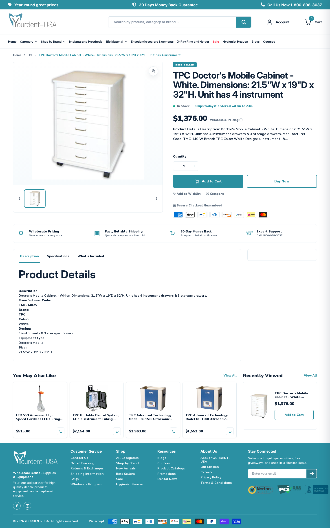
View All (230, 375)
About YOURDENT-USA (215, 460)
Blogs (256, 41)
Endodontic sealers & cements (152, 41)
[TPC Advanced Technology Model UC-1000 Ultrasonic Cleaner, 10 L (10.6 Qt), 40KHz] (210, 398)
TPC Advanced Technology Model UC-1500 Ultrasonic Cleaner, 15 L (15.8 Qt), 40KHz (152, 417)
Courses (269, 41)
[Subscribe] (311, 473)
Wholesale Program (85, 484)
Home (12, 41)
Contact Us (79, 458)
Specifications (58, 256)
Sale (216, 41)
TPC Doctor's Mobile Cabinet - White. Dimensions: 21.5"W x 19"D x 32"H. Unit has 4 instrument (293, 395)
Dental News (167, 479)
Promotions (166, 474)
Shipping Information (87, 474)
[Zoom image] (153, 71)
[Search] (243, 22)
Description (29, 256)
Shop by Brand (51, 41)
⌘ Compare (215, 194)
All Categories (127, 458)
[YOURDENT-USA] (32, 22)
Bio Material (114, 41)
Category (26, 41)
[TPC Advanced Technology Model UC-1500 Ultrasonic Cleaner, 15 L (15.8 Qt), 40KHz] (153, 398)
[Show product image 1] (35, 198)
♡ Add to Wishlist (187, 194)
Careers (206, 472)
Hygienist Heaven (235, 41)
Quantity (179, 157)
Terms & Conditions (216, 483)
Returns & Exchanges (86, 468)
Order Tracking (82, 463)
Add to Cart (294, 415)
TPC (30, 55)
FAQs (74, 479)
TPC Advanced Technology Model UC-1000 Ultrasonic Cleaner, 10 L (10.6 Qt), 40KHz (208, 417)
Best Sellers (125, 474)
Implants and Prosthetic (86, 41)
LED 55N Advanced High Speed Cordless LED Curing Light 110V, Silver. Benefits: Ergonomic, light (38, 417)
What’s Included (90, 256)
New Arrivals (126, 468)
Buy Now (281, 181)
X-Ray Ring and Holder (193, 41)
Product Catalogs (171, 468)
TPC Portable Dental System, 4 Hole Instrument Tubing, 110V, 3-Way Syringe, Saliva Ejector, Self (96, 417)
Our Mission (209, 467)
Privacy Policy (210, 477)
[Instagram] (27, 506)
